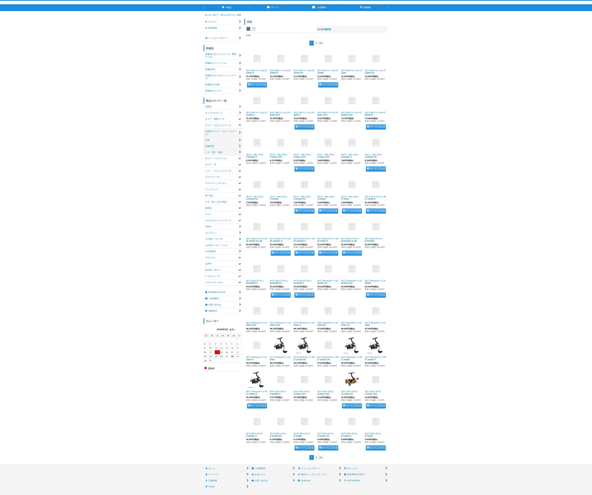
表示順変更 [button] (326, 29)
